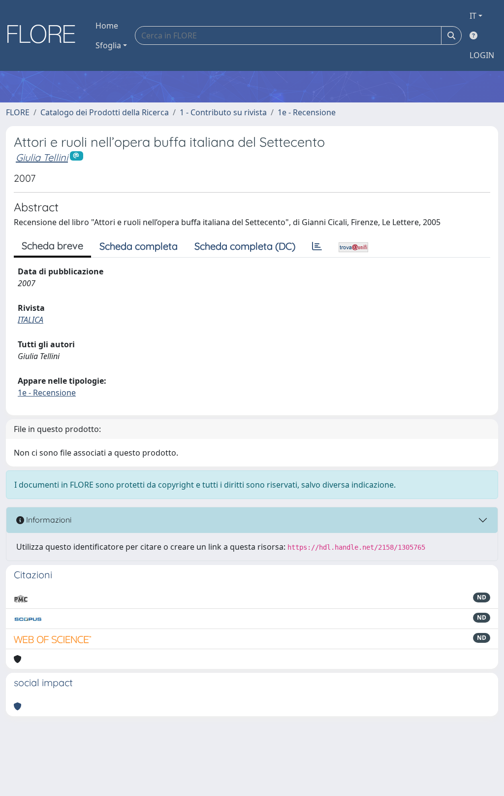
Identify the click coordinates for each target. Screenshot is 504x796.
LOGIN (482, 55)
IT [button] (473, 15)
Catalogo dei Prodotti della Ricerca (104, 112)
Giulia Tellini (42, 157)
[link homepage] (45, 35)
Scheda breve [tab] (52, 245)
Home (106, 25)
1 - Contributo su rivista (223, 112)
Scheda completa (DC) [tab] (244, 246)
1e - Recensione (307, 112)
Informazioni (47, 520)
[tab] (317, 246)
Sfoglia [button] (108, 45)
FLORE (18, 112)
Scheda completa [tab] (138, 246)
